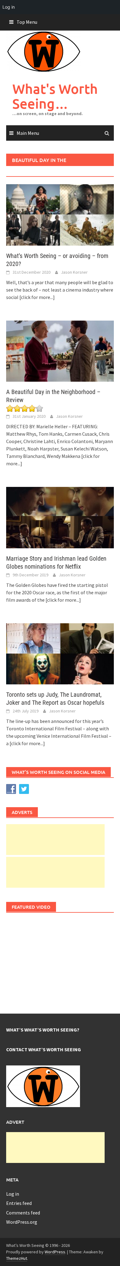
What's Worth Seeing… (55, 96)
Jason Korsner (74, 272)
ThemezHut (16, 1258)
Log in (12, 1194)
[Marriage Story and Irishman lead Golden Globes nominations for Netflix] (60, 517)
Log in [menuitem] (8, 7)
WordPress (55, 1252)
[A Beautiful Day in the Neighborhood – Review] (60, 350)
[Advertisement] (55, 839)
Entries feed (19, 1203)
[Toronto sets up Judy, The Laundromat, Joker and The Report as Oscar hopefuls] (60, 653)
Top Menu (27, 22)
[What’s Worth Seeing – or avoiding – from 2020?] (60, 214)
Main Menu (28, 133)
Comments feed (23, 1213)
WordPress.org (21, 1222)
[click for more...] (37, 297)
